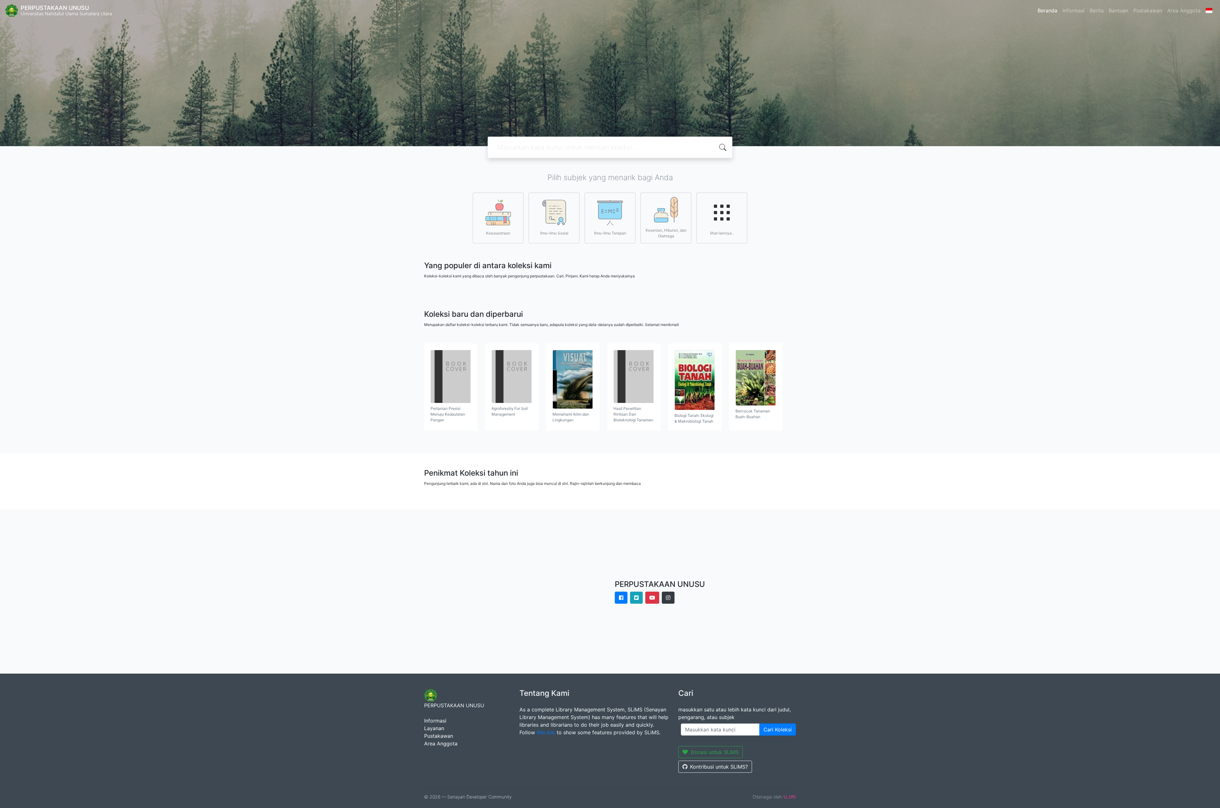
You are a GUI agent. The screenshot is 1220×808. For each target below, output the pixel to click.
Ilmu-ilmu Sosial (554, 233)
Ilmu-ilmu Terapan (610, 233)
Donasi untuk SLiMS (715, 752)
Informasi (1073, 10)
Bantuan (1118, 10)
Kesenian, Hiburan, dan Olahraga (666, 233)
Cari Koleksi (777, 729)
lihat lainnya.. (722, 233)
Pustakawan (1147, 10)
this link (546, 732)
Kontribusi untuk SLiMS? (719, 767)
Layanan (434, 728)
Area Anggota (1184, 10)
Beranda (1047, 10)
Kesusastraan (498, 233)
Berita (1097, 10)
